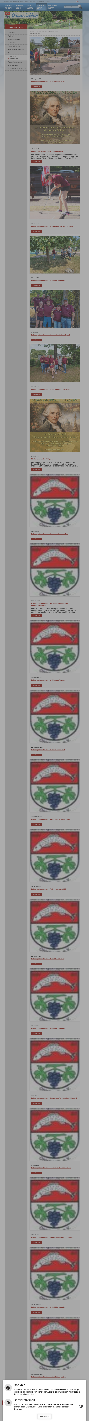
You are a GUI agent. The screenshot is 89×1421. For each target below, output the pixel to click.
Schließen (44, 1416)
